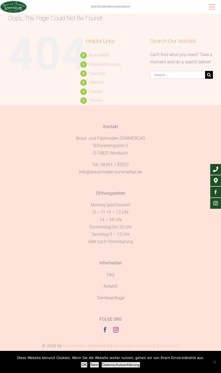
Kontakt (96, 91)
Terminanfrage (111, 297)
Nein (94, 364)
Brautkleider (99, 55)
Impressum (141, 345)
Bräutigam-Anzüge (105, 64)
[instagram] (116, 330)
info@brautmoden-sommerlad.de (110, 171)
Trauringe (97, 73)
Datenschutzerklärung (121, 364)
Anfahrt (110, 286)
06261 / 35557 (115, 164)
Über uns (96, 82)
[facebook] (105, 330)
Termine (95, 100)
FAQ (111, 274)
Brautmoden (86, 345)
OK (84, 364)
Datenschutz (167, 345)
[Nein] (214, 362)
